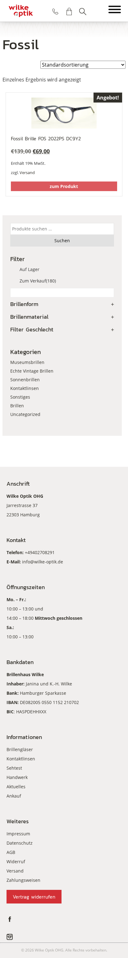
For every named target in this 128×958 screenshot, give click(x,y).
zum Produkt (64, 186)
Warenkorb (69, 11)
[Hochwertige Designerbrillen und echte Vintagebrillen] (21, 11)
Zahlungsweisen (23, 880)
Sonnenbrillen (25, 380)
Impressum (18, 834)
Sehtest (14, 768)
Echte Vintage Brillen (31, 371)
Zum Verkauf (38, 281)
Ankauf (14, 796)
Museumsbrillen (27, 362)
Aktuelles (16, 787)
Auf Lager (29, 269)
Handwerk (17, 777)
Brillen (17, 406)
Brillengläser (20, 749)
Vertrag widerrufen (34, 896)
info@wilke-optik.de (42, 562)
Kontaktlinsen (24, 388)
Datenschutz (20, 843)
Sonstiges (20, 397)
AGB (11, 852)
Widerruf (16, 861)
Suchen (82, 11)
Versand (27, 172)
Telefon (55, 11)
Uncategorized (25, 414)
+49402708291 (40, 552)
